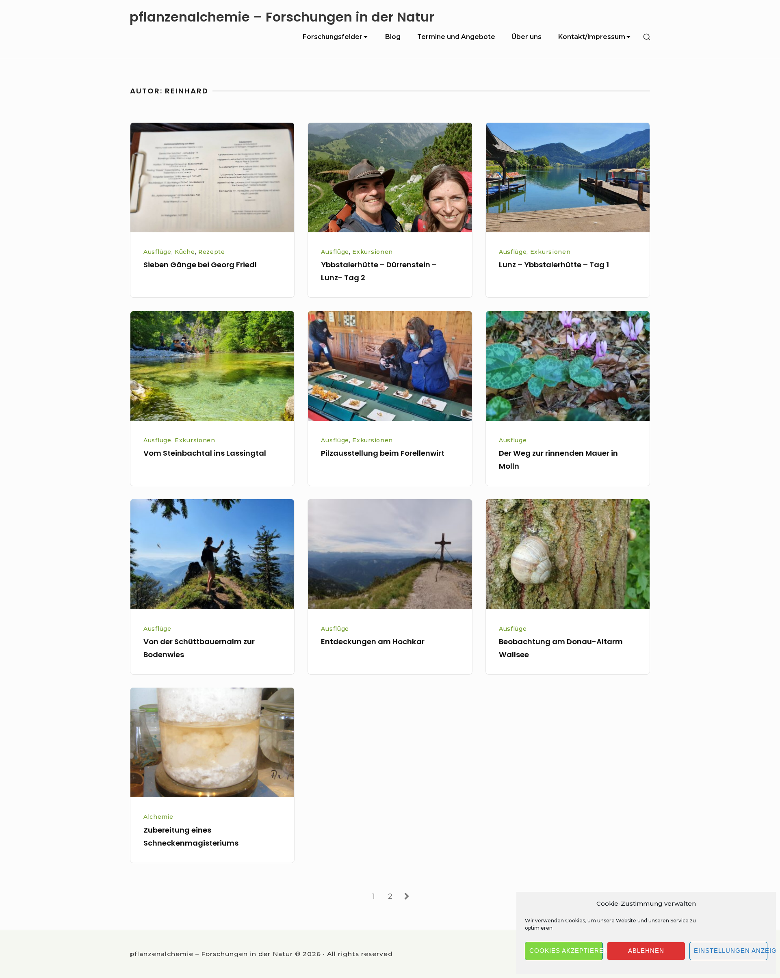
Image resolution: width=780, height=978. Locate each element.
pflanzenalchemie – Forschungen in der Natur (282, 17)
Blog (393, 37)
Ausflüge (157, 252)
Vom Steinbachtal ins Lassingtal (204, 453)
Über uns (526, 37)
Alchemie (158, 817)
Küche (185, 252)
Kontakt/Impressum (591, 37)
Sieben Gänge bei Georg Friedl (200, 265)
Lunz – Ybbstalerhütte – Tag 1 (554, 265)
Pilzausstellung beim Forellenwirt (382, 453)
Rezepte (211, 252)
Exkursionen (372, 252)
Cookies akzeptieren (566, 950)
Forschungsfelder (332, 37)
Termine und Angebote (456, 37)
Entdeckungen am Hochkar (373, 641)
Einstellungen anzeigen (730, 950)
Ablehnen (646, 950)
